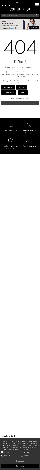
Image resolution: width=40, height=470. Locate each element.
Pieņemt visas (20, 466)
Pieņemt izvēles (20, 461)
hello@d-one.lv (31, 74)
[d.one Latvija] (11, 4)
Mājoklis (22, 92)
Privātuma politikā (24, 449)
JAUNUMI (21, 87)
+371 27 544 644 (20, 76)
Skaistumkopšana (8, 92)
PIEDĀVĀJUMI (8, 87)
